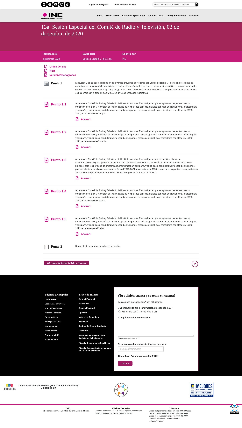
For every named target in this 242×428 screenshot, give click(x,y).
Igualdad (83, 312)
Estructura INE (52, 335)
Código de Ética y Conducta (92, 326)
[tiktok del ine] (67, 4)
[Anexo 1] (77, 119)
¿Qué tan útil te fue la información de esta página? (145, 308)
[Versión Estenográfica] (45, 75)
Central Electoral (87, 299)
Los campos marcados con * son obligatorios (140, 302)
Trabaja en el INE (53, 322)
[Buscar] (197, 4)
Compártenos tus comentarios (134, 317)
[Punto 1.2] (46, 132)
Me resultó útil (129, 311)
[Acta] (45, 71)
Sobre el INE (112, 15)
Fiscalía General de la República (94, 343)
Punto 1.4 (58, 191)
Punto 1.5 (58, 219)
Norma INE (84, 304)
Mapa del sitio (51, 340)
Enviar (125, 363)
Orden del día (58, 66)
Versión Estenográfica (63, 75)
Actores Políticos (53, 313)
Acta (52, 70)
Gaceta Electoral (87, 308)
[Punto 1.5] (46, 219)
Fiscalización (51, 331)
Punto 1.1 (58, 104)
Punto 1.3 (58, 160)
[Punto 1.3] (46, 160)
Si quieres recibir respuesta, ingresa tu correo (142, 344)
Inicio (99, 15)
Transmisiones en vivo (125, 4)
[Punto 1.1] (46, 104)
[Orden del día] (45, 66)
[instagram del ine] (61, 4)
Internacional (51, 326)
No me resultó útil (148, 311)
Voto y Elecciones (176, 15)
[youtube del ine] (56, 4)
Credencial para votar (133, 15)
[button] (234, 409)
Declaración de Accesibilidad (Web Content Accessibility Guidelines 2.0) (48, 386)
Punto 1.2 (58, 132)
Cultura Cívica (155, 15)
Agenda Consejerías (99, 4)
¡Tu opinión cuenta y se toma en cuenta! (146, 295)
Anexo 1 (86, 119)
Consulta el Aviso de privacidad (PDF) (138, 356)
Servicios (194, 15)
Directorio (83, 330)
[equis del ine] (50, 4)
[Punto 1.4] (46, 191)
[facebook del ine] (44, 4)
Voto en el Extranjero (89, 317)
